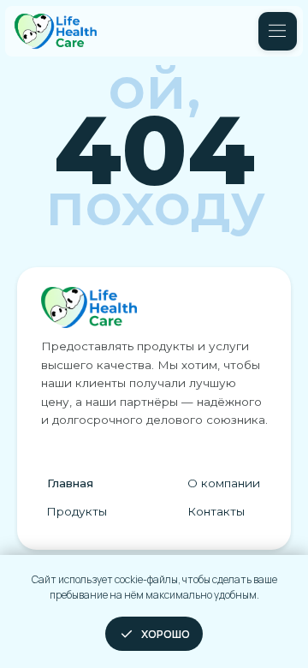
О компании (223, 483)
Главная (70, 483)
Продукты (76, 511)
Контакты (216, 511)
